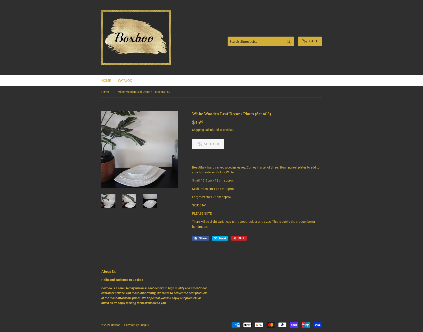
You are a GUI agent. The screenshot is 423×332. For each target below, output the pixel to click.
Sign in (290, 31)
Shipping (198, 130)
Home (106, 80)
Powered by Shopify (136, 324)
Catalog (125, 80)
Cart (313, 41)
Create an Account (311, 31)
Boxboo (115, 324)
